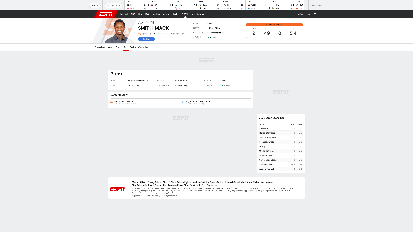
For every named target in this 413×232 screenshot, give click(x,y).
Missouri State (265, 155)
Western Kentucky (267, 169)
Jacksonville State (267, 137)
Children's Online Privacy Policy (208, 182)
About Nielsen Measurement (260, 182)
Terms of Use (138, 182)
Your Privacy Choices (142, 185)
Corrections (213, 185)
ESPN (106, 14)
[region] (280, 146)
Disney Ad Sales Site (178, 185)
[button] (309, 14)
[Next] (306, 5)
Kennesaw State (266, 142)
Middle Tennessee (267, 151)
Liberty (262, 146)
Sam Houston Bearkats (152, 34)
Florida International (268, 133)
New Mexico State (267, 160)
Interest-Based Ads (234, 182)
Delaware (263, 128)
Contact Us (160, 185)
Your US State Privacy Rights (177, 182)
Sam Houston (265, 164)
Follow (146, 39)
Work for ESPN (197, 185)
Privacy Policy (154, 182)
